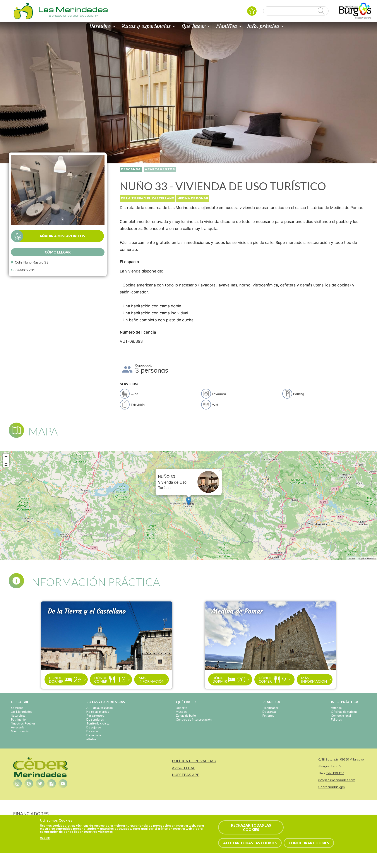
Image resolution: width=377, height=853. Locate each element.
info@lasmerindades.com (336, 780)
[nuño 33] (58, 223)
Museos (181, 711)
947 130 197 (335, 773)
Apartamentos (160, 169)
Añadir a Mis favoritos (62, 236)
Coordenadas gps (331, 787)
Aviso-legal (183, 768)
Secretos (17, 707)
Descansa (131, 169)
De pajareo (93, 727)
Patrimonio (18, 719)
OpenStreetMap (367, 558)
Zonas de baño (186, 715)
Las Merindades (21, 711)
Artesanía (17, 727)
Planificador (270, 707)
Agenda (336, 707)
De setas (92, 731)
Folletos (336, 719)
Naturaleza (18, 715)
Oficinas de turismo (344, 711)
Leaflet (351, 558)
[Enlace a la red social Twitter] (40, 783)
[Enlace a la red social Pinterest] (28, 783)
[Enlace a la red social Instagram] (17, 783)
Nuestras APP (185, 774)
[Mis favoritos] (252, 11)
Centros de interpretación (194, 719)
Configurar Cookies (309, 843)
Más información (152, 679)
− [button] (6, 463)
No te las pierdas (97, 711)
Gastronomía (20, 731)
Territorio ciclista (98, 723)
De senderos (95, 719)
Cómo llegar (58, 252)
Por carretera (95, 715)
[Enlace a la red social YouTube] (62, 783)
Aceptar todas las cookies (250, 843)
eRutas (91, 739)
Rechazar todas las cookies (251, 827)
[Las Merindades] (23, 19)
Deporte (181, 707)
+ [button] (6, 456)
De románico (94, 735)
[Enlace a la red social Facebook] (51, 783)
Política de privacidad (194, 761)
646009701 (25, 270)
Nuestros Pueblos (23, 723)
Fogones (268, 715)
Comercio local (341, 715)
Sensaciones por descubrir (73, 15)
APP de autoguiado (99, 707)
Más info (45, 838)
